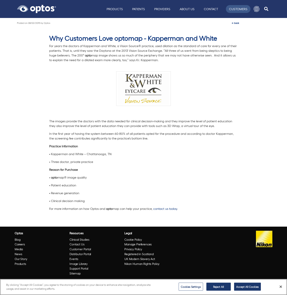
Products (115, 9)
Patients (138, 9)
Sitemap (75, 273)
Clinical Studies (79, 239)
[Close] (280, 286)
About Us (187, 9)
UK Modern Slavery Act (139, 259)
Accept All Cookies (247, 286)
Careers (20, 244)
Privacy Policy (133, 249)
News (18, 254)
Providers (162, 9)
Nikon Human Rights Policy (142, 264)
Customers (238, 9)
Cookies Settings (191, 286)
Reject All (218, 286)
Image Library (79, 264)
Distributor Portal (80, 254)
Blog (17, 239)
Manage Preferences (138, 244)
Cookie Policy (133, 239)
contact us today (165, 208)
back (235, 22)
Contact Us (77, 244)
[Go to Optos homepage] (36, 8)
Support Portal (79, 268)
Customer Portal (80, 249)
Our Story (21, 259)
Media (19, 249)
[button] (256, 9)
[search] (266, 9)
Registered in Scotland (139, 254)
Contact (211, 9)
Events (74, 259)
